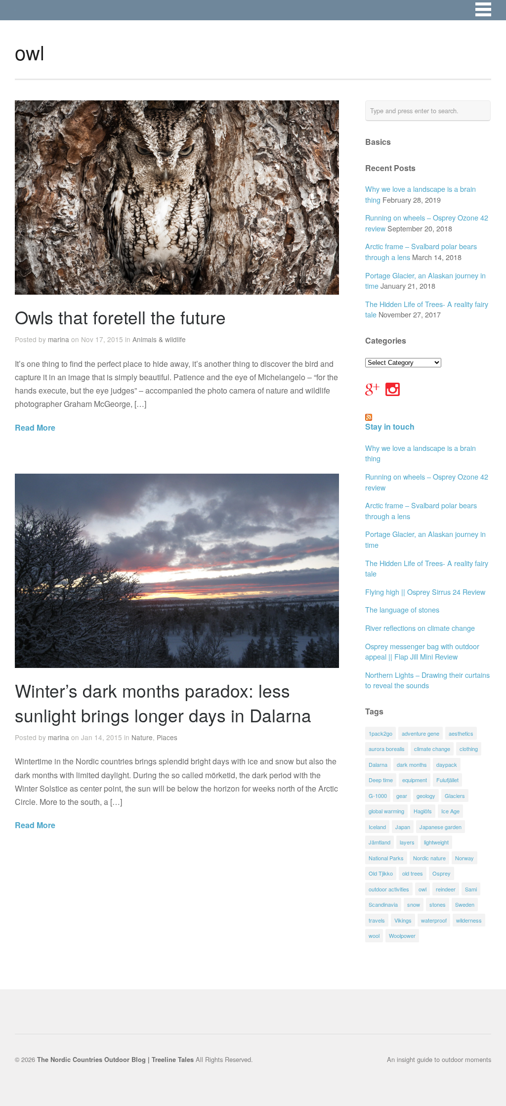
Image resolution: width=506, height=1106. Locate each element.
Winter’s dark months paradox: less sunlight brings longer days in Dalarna (163, 702)
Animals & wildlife (159, 339)
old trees (412, 873)
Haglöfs (423, 811)
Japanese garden (441, 827)
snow (413, 904)
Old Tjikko (381, 873)
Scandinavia (383, 904)
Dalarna (378, 764)
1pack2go (380, 733)
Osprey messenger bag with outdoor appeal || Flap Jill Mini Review (422, 651)
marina (58, 339)
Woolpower (402, 935)
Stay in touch (390, 426)
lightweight (436, 842)
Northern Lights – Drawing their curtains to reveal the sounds (427, 680)
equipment (414, 780)
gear (401, 795)
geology (426, 795)
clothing (469, 748)
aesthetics (461, 733)
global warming (386, 811)
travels (377, 920)
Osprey (441, 873)
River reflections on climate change (420, 627)
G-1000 (378, 795)
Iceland (377, 827)
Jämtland (379, 842)
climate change (432, 748)
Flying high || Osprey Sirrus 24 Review (425, 591)
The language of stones (402, 609)
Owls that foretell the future (120, 317)
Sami (471, 889)
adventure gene (420, 733)
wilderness (469, 920)
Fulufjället (447, 780)
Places (167, 737)
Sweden (464, 904)
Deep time (381, 780)
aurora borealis (387, 748)
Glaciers (455, 795)
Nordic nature (429, 858)
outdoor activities (389, 889)
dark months (412, 764)
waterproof (434, 920)
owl (422, 889)
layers (407, 842)
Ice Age (450, 811)
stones (437, 904)
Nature (142, 737)
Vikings (403, 920)
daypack (446, 764)
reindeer (446, 889)
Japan (402, 827)
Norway (464, 858)
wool (374, 935)
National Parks (386, 858)
